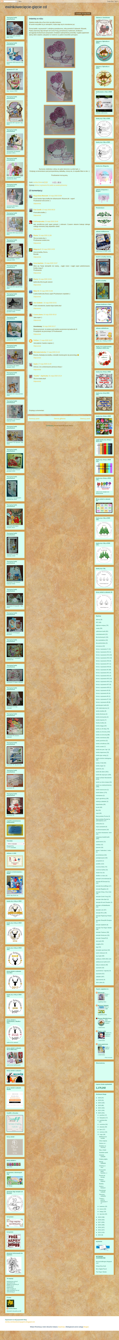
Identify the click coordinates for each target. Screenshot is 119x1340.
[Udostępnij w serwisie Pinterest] (60, 182)
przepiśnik (99, 861)
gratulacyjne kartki (101, 705)
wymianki (98, 967)
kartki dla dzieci (100, 771)
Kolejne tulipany (102, 1180)
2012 (99, 1235)
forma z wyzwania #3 (102, 690)
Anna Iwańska (38, 263)
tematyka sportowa (101, 950)
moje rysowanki (100, 826)
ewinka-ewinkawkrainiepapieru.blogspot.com (20, 1322)
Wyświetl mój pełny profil (14, 1311)
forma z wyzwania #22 (102, 675)
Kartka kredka (100, 723)
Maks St (36, 291)
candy (97, 628)
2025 (99, 1100)
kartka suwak (100, 746)
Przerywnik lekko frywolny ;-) (103, 1171)
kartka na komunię (101, 734)
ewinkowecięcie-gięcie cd (26, 7)
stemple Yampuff (101, 938)
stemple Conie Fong (102, 896)
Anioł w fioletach (102, 1187)
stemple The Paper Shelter (104, 927)
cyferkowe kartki (100, 631)
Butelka (101, 1183)
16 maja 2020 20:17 (49, 326)
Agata (35, 364)
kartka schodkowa (101, 743)
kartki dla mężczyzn (101, 774)
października (103, 1120)
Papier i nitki (102, 1031)
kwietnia (102, 1206)
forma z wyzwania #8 (102, 702)
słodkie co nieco (100, 875)
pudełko (98, 864)
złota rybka (99, 982)
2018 (99, 1220)
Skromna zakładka (102, 1195)
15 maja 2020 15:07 (50, 263)
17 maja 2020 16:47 (45, 340)
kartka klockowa (100, 714)
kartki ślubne (99, 792)
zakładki (98, 976)
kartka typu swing (101, 755)
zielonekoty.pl (11, 1292)
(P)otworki (101, 992)
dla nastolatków (100, 640)
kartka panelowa (101, 740)
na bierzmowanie (101, 829)
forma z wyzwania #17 (102, 664)
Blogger (86, 1327)
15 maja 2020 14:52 (48, 249)
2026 (99, 1098)
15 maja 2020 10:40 (51, 221)
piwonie (98, 847)
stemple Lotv (99, 910)
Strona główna (59, 419)
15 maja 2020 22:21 (50, 303)
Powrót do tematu (102, 1176)
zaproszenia (99, 979)
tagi (97, 947)
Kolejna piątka (103, 1159)
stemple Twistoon (101, 932)
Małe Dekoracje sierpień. (107, 1021)
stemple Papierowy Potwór (104, 915)
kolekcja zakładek (101, 801)
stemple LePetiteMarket (103, 905)
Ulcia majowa (103, 1141)
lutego (102, 1211)
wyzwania (99, 973)
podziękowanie (100, 858)
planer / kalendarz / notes (103, 850)
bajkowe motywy (101, 625)
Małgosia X (37, 249)
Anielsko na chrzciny (102, 1146)
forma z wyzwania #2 (102, 669)
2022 (99, 1108)
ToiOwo (36, 340)
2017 (99, 1222)
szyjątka (98, 944)
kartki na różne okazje (102, 782)
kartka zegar (99, 765)
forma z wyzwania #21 (102, 672)
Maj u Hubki (102, 1150)
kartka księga (100, 726)
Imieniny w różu (102, 1166)
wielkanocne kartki (101, 962)
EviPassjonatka (38, 221)
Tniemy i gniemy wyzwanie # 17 (103, 1201)
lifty (97, 810)
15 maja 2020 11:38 (45, 235)
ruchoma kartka (100, 869)
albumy (98, 619)
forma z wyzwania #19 (102, 666)
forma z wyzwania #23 (102, 678)
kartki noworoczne (101, 789)
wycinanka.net (11, 1283)
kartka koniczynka (101, 717)
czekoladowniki (100, 634)
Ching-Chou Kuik (101, 1266)
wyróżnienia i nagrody (102, 970)
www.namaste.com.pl (13, 1290)
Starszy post (85, 419)
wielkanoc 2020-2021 (102, 959)
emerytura (99, 646)
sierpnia (102, 1127)
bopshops (61, 1327)
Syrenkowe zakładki (102, 1191)
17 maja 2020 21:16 (53, 352)
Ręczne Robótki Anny (105, 1018)
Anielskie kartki (103, 1152)
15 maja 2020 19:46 (45, 279)
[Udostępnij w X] (57, 182)
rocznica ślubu (100, 867)
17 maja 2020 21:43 (44, 364)
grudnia (102, 1115)
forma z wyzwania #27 (102, 684)
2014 (99, 1230)
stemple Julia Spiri (101, 899)
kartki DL (98, 768)
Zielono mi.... (103, 1143)
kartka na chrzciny (101, 731)
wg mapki (99, 956)
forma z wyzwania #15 (102, 658)
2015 (99, 1227)
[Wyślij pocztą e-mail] (53, 182)
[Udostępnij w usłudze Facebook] (59, 182)
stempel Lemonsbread (102, 878)
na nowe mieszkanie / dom (104, 832)
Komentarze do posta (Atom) (63, 425)
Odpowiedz (37, 203)
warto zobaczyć (100, 953)
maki (97, 813)
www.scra (11, 1289)
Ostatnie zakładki (102, 1155)
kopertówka (99, 804)
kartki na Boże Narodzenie (103, 777)
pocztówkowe (100, 855)
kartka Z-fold (99, 763)
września (102, 1124)
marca (102, 1209)
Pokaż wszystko (108, 1057)
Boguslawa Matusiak (40, 196)
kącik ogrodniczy (101, 798)
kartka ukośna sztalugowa (103, 758)
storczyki (98, 941)
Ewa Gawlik (37, 209)
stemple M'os (100, 912)
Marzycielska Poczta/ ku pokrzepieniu (103, 820)
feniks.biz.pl (10, 1286)
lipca (101, 1129)
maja (101, 1134)
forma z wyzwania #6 (102, 696)
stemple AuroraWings (102, 886)
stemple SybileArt (101, 924)
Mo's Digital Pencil (101, 1269)
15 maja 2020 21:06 (46, 291)
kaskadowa (99, 795)
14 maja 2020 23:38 (55, 196)
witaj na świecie (100, 965)
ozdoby (98, 844)
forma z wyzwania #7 (102, 699)
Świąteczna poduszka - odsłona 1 (108, 1034)
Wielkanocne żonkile (103, 1137)
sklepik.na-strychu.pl (13, 1284)
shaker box (99, 872)
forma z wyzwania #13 (102, 655)
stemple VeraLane (101, 935)
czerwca (102, 1132)
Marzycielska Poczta (102, 816)
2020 (99, 1113)
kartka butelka (100, 711)
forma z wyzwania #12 (102, 652)
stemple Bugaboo (101, 889)
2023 (99, 1105)
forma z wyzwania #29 (102, 687)
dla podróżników (101, 643)
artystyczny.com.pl (12, 1281)
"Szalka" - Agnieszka (40, 376)
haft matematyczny (101, 708)
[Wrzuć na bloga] (55, 182)
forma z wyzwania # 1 (102, 649)
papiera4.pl (10, 1287)
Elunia (35, 235)
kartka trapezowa (101, 752)
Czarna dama (38, 314)
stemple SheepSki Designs (104, 920)
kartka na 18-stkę (101, 729)
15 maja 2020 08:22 (48, 209)
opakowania (99, 841)
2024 (99, 1103)
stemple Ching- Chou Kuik (103, 892)
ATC (97, 622)
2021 (99, 1110)
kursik (97, 807)
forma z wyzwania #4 (42, 185)
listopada (102, 1117)
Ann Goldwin (38, 303)
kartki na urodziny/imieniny (58, 185)
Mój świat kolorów (39, 352)
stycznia (102, 1214)
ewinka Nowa (13, 1308)
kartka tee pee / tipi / (102, 749)
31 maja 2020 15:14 (55, 376)
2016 (99, 1225)
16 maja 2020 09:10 (49, 314)
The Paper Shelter (101, 1272)
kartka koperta (100, 720)
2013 (99, 1232)
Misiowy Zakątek (103, 1005)
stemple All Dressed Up (103, 881)
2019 (99, 1217)
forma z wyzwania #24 (102, 681)
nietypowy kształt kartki (102, 837)
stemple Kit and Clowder (103, 902)
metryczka (99, 823)
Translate (13, 847)
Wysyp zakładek (102, 1162)
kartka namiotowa (101, 737)
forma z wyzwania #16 (102, 661)
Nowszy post (34, 419)
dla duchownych (100, 637)
